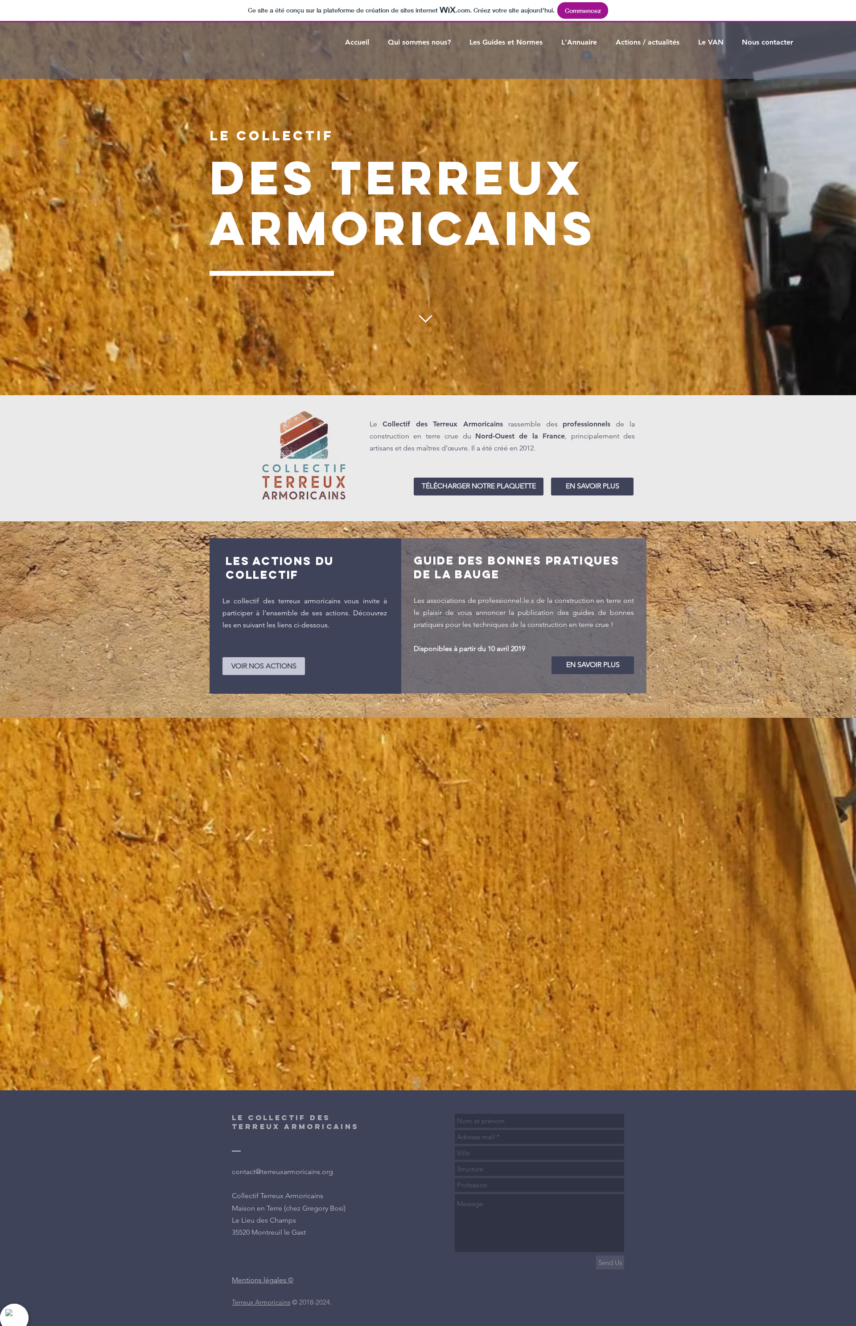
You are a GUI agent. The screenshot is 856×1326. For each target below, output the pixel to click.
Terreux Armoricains (261, 1302)
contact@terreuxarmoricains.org (282, 1171)
